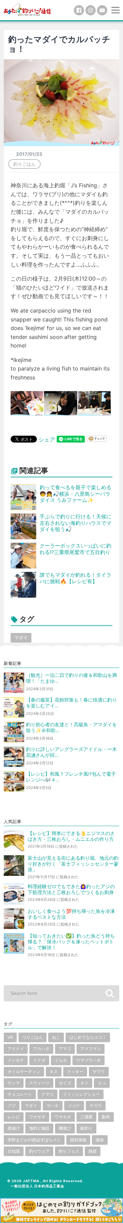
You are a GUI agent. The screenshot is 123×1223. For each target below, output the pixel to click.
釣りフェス (69, 1151)
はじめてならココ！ (87, 1037)
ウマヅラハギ (88, 1060)
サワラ (99, 1071)
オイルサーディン (24, 1071)
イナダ (39, 1060)
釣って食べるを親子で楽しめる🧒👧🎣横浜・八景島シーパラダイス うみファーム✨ (75, 494)
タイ (84, 1082)
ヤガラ (96, 1105)
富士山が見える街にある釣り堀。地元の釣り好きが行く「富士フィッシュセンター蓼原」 (73, 863)
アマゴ (65, 1048)
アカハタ (41, 1048)
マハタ (52, 1105)
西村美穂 (78, 1139)
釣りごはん (24, 164)
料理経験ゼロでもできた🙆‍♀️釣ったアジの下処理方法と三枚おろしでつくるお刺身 (71, 889)
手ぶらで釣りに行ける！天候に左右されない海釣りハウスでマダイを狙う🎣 (75, 523)
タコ (102, 1082)
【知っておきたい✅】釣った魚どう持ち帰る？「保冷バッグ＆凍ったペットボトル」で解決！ (71, 941)
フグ (12, 1105)
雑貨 (92, 1151)
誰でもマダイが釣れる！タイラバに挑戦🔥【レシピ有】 (75, 578)
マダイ (21, 637)
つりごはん (32, 1037)
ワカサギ (37, 1116)
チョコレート (20, 1094)
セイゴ (65, 1082)
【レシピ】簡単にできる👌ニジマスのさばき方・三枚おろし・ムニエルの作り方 (71, 836)
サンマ (14, 1082)
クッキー (75, 1071)
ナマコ (47, 1094)
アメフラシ (90, 1048)
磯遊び (65, 1128)
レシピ (14, 1116)
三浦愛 (86, 1116)
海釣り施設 (39, 1128)
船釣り (86, 1128)
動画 (106, 1116)
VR (10, 1037)
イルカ (61, 1060)
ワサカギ (63, 1116)
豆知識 (14, 1151)
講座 (100, 1139)
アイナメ (16, 1048)
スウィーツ (39, 1082)
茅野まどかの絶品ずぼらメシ (34, 1139)
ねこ (56, 1037)
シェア (47, 439)
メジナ (74, 1105)
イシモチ (16, 1060)
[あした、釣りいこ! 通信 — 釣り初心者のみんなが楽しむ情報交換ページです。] (27, 9)
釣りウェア (39, 1151)
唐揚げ (14, 1128)
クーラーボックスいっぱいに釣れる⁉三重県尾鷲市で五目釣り (75, 548)
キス (54, 1071)
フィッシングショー (81, 1094)
